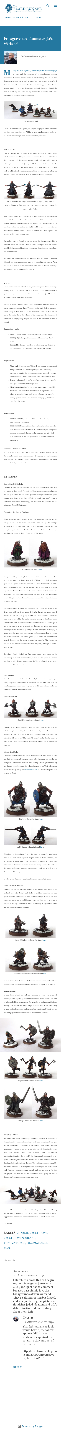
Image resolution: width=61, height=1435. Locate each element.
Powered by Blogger (32, 1426)
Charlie (23, 1233)
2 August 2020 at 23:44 (39, 1322)
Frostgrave (38, 1233)
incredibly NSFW (30, 769)
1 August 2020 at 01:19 (30, 1275)
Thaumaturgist (38, 1243)
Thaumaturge (14, 1243)
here (40, 569)
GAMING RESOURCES (16, 17)
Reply (17, 1367)
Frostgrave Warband (20, 1238)
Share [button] (7, 1248)
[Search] (48, 6)
